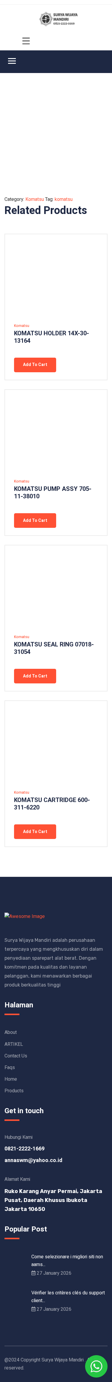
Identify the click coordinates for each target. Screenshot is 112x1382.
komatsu (64, 199)
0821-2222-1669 (24, 1149)
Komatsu (34, 199)
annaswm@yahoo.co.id (33, 1160)
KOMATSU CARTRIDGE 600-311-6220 (52, 804)
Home (10, 1079)
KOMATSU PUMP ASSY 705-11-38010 (52, 493)
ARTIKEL (13, 1044)
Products (14, 1090)
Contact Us (15, 1056)
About (10, 1032)
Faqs (9, 1067)
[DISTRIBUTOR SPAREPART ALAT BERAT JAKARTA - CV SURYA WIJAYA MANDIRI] (59, 18)
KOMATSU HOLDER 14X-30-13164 (51, 337)
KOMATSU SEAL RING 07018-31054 (54, 648)
